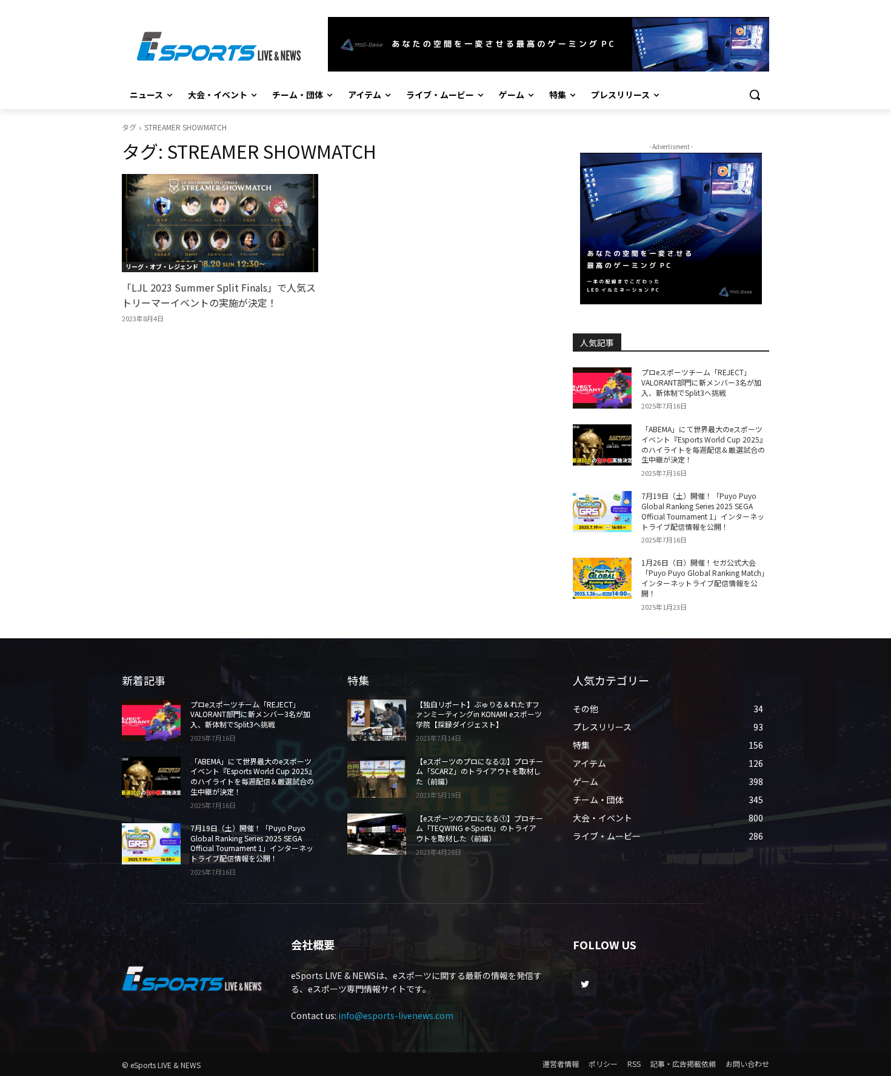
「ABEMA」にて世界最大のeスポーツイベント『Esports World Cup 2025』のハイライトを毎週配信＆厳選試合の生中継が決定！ (704, 444)
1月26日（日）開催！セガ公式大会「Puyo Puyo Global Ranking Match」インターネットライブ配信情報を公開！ (705, 577)
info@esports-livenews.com (395, 1015)
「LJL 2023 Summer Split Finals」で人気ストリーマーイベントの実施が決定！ (219, 295)
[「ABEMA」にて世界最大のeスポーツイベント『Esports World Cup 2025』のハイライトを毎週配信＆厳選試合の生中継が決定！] (602, 445)
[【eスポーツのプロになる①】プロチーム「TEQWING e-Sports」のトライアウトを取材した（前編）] (376, 834)
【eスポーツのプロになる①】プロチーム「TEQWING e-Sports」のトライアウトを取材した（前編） (479, 828)
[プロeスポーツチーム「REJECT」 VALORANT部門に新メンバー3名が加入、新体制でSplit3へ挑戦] (602, 388)
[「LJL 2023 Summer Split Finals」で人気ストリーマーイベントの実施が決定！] (220, 223)
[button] (754, 94)
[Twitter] (584, 983)
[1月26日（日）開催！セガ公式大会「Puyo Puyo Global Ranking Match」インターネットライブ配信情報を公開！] (602, 578)
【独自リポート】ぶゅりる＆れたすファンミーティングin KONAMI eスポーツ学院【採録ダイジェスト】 (479, 714)
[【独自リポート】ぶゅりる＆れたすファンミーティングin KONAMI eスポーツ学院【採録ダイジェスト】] (376, 720)
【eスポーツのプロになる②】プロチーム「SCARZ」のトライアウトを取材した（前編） (479, 771)
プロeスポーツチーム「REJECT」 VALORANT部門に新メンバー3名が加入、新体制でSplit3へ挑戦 (701, 382)
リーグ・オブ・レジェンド (161, 266)
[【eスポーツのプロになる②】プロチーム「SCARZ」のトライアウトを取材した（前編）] (376, 777)
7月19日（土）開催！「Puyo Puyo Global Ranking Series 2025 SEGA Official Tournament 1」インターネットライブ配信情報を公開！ (702, 510)
